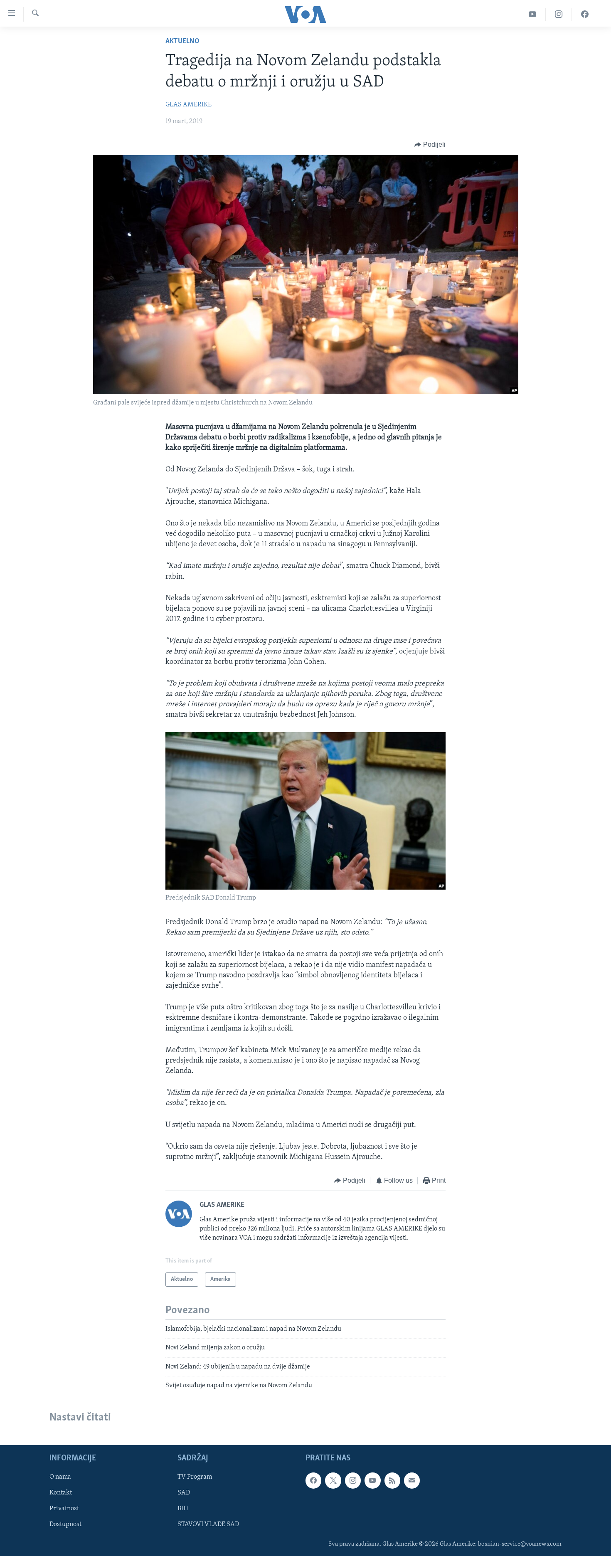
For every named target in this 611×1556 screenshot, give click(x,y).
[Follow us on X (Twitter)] (333, 1480)
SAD (183, 1492)
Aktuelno (182, 41)
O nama (60, 1477)
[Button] (430, 144)
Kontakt (60, 1492)
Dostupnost (65, 1524)
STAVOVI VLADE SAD (208, 1524)
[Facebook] (585, 14)
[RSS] (392, 1480)
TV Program (194, 1477)
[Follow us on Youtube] (372, 1480)
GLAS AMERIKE (188, 104)
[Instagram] (559, 14)
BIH (182, 1508)
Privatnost (64, 1508)
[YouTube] (533, 14)
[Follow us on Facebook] (313, 1480)
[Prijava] (412, 1480)
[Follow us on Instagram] (353, 1480)
